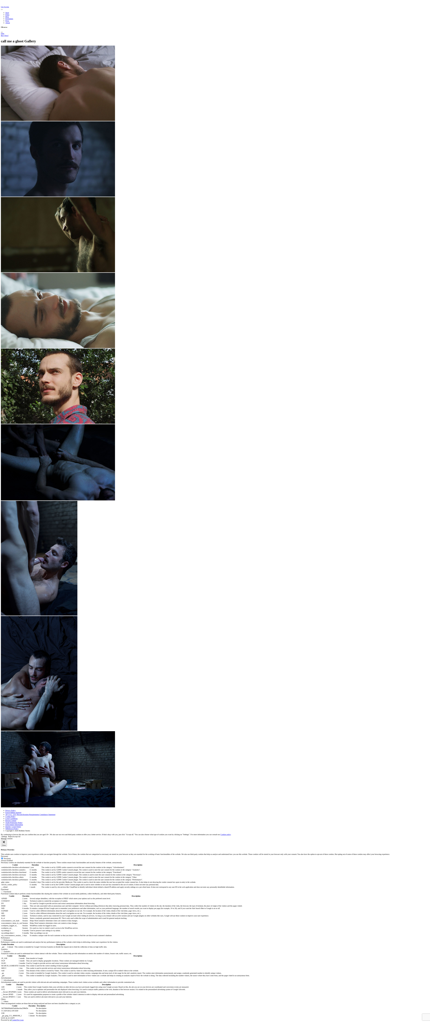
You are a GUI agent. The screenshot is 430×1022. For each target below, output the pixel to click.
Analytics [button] (4, 949)
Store (7, 13)
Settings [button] (4, 836)
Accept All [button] (16, 836)
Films (7, 15)
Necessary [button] (4, 856)
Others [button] (3, 999)
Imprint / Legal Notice (13, 827)
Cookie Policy (10, 817)
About (7, 23)
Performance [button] (5, 938)
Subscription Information (14, 825)
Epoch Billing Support (13, 813)
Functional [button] (4, 889)
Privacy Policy (10, 811)
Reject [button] (10, 836)
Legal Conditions (11, 819)
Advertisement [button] (6, 978)
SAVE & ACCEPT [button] (8, 1018)
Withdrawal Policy (11, 829)
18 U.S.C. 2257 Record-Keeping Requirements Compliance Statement (30, 815)
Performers (9, 19)
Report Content (10, 821)
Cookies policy (225, 834)
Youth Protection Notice (13, 823)
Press (7, 21)
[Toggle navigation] (2, 9)
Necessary (7, 858)
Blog (7, 17)
